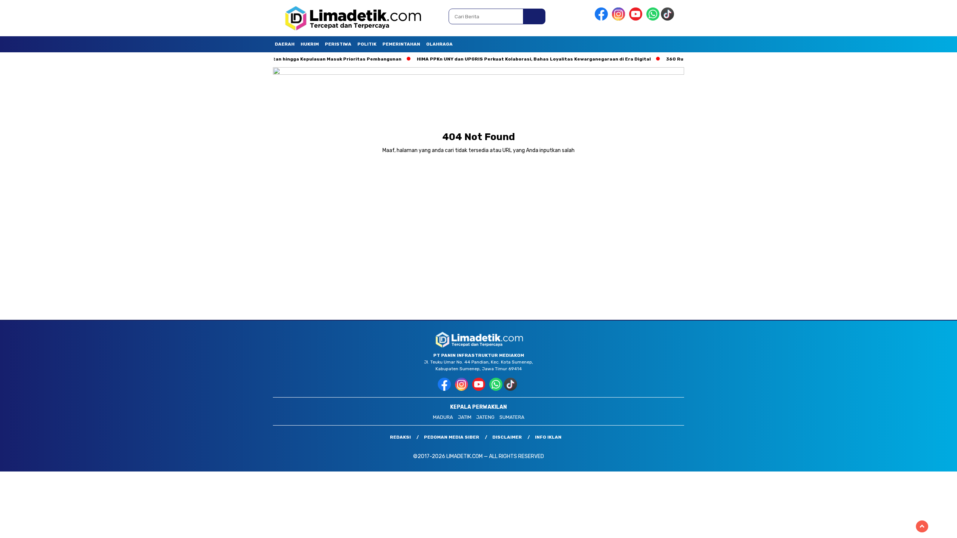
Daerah (285, 44)
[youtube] (637, 19)
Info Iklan (548, 437)
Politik (366, 44)
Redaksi (400, 437)
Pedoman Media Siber (451, 437)
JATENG (485, 417)
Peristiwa (338, 44)
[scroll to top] (922, 526)
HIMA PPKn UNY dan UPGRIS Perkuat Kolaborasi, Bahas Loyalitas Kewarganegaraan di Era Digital (511, 59)
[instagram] (620, 19)
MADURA (443, 417)
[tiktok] (669, 19)
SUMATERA (511, 417)
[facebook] (602, 19)
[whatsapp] (652, 19)
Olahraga (439, 44)
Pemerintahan (401, 44)
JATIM (464, 417)
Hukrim (310, 44)
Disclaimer (507, 437)
